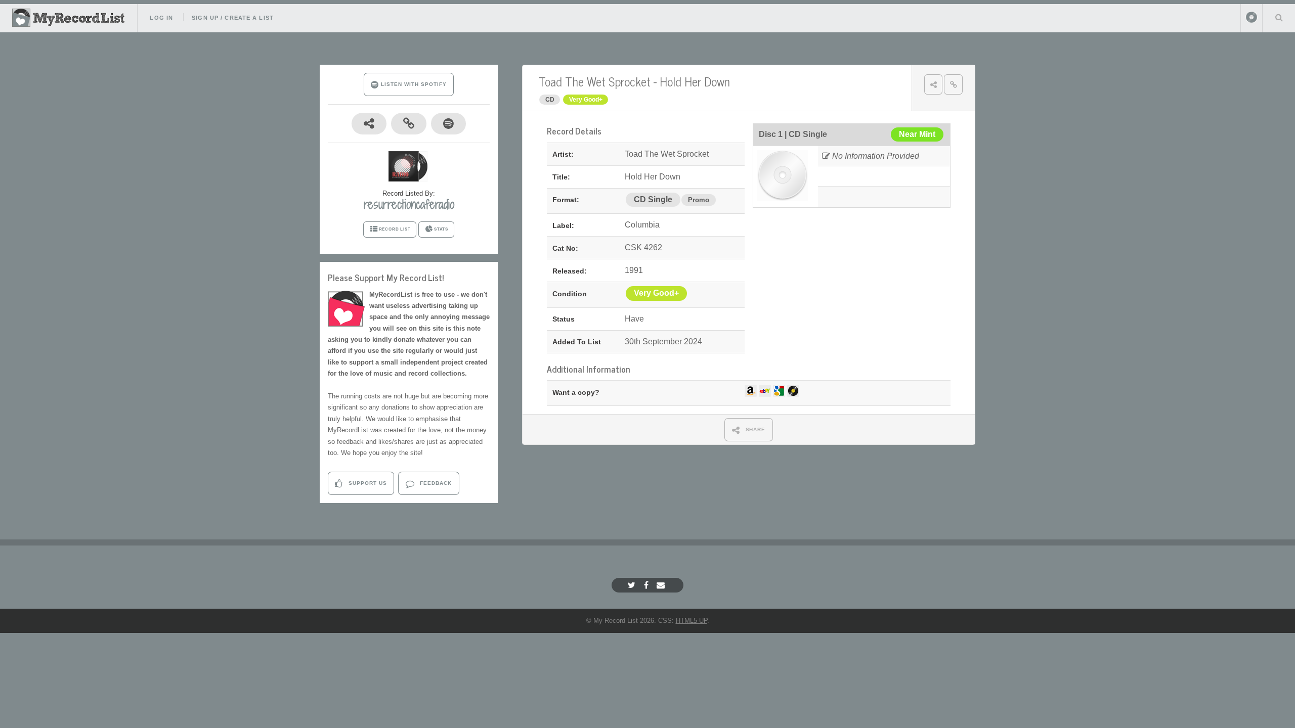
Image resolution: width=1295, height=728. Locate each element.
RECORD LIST (395, 229)
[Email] (662, 585)
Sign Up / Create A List (233, 18)
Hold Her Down (695, 81)
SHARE (755, 429)
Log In (161, 18)
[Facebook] (647, 585)
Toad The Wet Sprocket (595, 81)
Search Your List (1279, 17)
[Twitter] (633, 585)
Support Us (367, 483)
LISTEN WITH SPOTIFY (412, 84)
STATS (441, 229)
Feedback (435, 483)
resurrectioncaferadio (409, 204)
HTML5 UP (691, 620)
